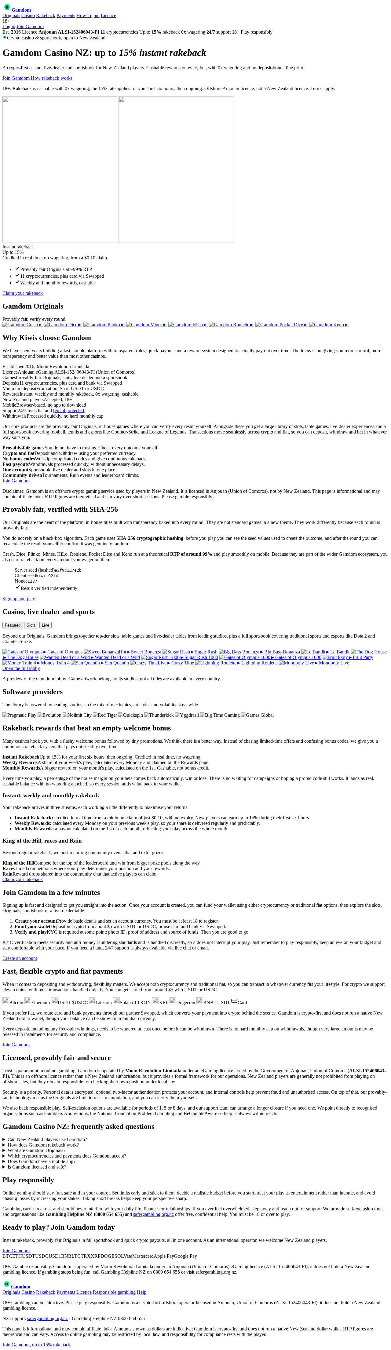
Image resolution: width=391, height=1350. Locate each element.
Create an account (19, 958)
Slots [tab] (31, 625)
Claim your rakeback (22, 293)
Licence (108, 15)
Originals (11, 15)
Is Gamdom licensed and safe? (37, 1166)
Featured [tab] (12, 625)
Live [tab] (45, 625)
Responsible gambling (114, 1292)
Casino (28, 15)
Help (141, 1292)
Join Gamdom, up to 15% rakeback (36, 1344)
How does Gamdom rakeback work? (43, 1144)
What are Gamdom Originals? (36, 1150)
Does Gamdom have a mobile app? (41, 1161)
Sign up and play (18, 598)
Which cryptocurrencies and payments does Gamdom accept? (67, 1155)
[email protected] (69, 410)
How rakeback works (51, 78)
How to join (88, 15)
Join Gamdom (30, 26)
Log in (8, 26)
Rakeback (45, 15)
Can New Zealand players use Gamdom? (47, 1139)
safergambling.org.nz (153, 1214)
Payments (66, 15)
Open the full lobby (21, 668)
